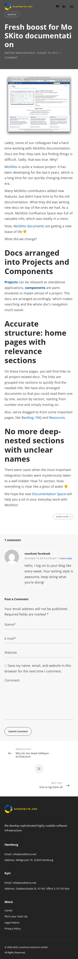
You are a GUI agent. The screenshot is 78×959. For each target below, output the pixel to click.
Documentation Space (49, 494)
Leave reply (66, 558)
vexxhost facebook (37, 553)
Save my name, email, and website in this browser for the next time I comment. (38, 668)
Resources (57, 417)
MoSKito (12, 14)
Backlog (28, 417)
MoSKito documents (28, 226)
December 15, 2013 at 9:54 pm (40, 558)
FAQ (38, 417)
